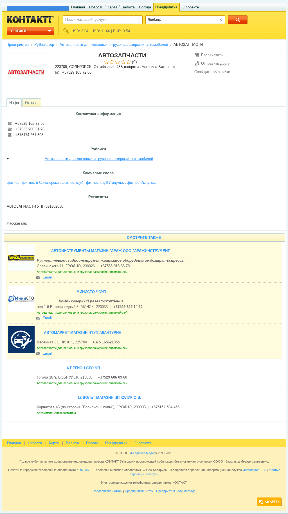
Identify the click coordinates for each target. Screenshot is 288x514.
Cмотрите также (144, 238)
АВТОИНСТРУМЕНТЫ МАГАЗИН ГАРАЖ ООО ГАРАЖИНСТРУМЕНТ (110, 251)
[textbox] (99, 19)
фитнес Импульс (141, 182)
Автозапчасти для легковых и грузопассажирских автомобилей (114, 44)
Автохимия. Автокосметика (57, 413)
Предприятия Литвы (139, 491)
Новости (96, 7)
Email (47, 277)
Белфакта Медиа (143, 453)
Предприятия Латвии (107, 491)
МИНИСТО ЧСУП (91, 292)
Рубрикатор (44, 44)
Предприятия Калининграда (175, 491)
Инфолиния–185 (254, 470)
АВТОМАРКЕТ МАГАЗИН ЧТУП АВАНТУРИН (82, 332)
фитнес (13, 182)
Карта (112, 7)
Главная (78, 7)
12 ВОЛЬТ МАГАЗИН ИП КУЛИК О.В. (109, 397)
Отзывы (31, 103)
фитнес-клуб (72, 182)
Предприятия (166, 7)
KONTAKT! (84, 470)
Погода (145, 7)
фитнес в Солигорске (40, 182)
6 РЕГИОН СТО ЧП (83, 368)
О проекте (190, 7)
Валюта (128, 7)
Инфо (14, 103)
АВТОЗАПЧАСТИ (122, 55)
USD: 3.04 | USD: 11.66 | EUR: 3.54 (100, 31)
